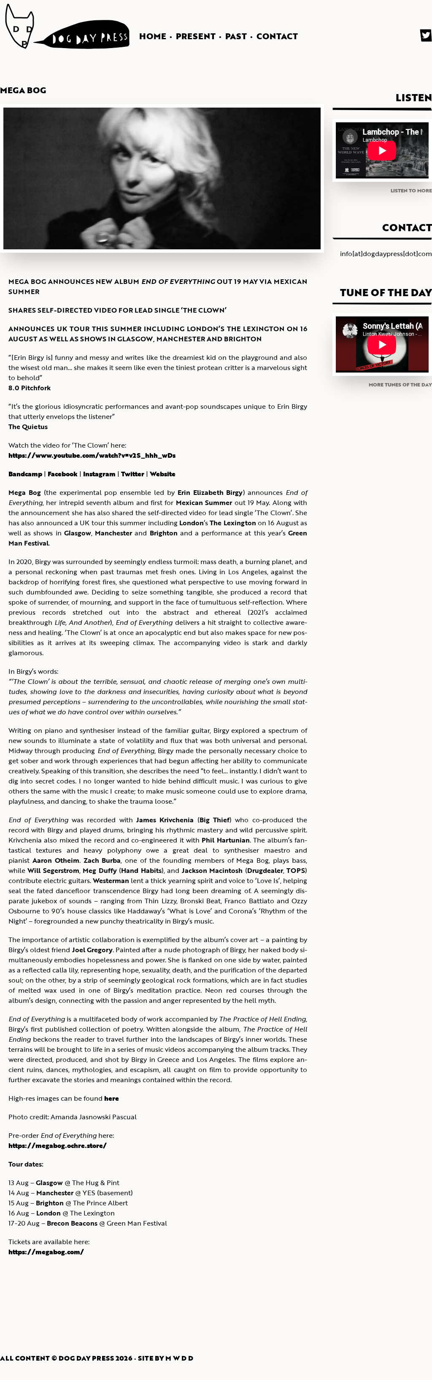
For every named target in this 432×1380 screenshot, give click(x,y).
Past (236, 36)
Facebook (63, 474)
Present (196, 36)
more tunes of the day (400, 384)
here (111, 1098)
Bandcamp (25, 474)
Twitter (132, 474)
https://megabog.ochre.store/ (57, 1145)
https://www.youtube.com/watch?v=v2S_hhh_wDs (92, 455)
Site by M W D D (165, 1358)
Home (152, 36)
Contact (277, 36)
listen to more (411, 190)
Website (163, 474)
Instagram (99, 474)
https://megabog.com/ (46, 1252)
